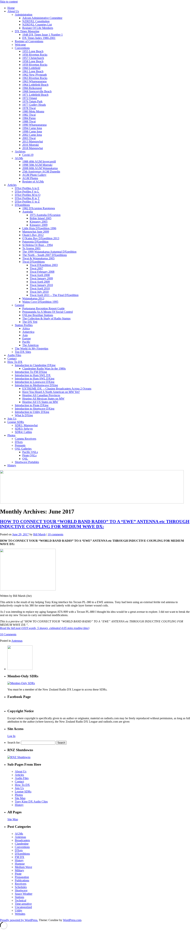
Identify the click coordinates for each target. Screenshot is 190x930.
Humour (20, 863)
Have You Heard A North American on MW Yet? (51, 391)
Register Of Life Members (37, 27)
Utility (18, 910)
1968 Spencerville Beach (37, 91)
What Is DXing (24, 415)
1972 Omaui (29, 98)
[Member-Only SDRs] (21, 683)
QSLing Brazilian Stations (37, 315)
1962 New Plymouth (34, 74)
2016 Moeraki (30, 144)
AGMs (19, 158)
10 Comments (8, 634)
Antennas (16, 640)
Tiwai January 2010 (41, 285)
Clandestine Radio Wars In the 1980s (44, 368)
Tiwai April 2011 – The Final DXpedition (54, 295)
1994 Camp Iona (32, 128)
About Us (13, 11)
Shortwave (21, 890)
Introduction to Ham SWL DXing (34, 378)
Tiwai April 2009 (40, 281)
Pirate (18, 873)
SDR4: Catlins (23, 432)
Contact (12, 358)
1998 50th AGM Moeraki (37, 164)
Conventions (22, 48)
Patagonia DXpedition (35, 241)
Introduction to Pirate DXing (31, 405)
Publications (22, 880)
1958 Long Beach (32, 61)
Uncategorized (23, 907)
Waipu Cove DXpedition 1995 (40, 301)
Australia (27, 211)
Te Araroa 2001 (31, 248)
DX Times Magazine (27, 31)
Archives (20, 151)
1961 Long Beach (32, 71)
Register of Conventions (29, 41)
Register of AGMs (33, 181)
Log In (11, 736)
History (11, 465)
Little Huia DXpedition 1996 (39, 228)
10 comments (55, 534)
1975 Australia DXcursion (45, 214)
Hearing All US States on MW (40, 402)
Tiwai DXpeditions (33, 261)
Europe (26, 338)
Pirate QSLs (29, 455)
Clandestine (22, 843)
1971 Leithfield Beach (35, 94)
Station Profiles (24, 325)
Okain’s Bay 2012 (33, 235)
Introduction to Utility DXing (32, 412)
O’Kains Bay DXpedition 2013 (40, 238)
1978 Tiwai (29, 108)
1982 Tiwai (29, 114)
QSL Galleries (23, 448)
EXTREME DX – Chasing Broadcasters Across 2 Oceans (56, 388)
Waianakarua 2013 (33, 298)
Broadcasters (22, 840)
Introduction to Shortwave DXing (34, 408)
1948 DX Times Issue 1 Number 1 (42, 34)
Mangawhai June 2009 (35, 231)
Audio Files (14, 355)
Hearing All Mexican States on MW (43, 398)
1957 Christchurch (33, 58)
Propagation (22, 877)
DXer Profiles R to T (27, 198)
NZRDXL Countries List (37, 24)
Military (19, 870)
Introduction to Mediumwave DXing (36, 385)
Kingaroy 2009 (39, 225)
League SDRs (15, 422)
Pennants (20, 445)
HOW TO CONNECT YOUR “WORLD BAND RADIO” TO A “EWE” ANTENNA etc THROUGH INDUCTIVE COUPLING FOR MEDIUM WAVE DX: (94, 524)
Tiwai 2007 (36, 268)
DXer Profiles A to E (27, 188)
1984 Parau (29, 118)
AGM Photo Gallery (34, 174)
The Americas (30, 345)
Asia (25, 335)
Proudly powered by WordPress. (19, 920)
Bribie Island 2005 (40, 218)
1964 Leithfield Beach (35, 84)
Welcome (20, 44)
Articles (12, 184)
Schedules (21, 887)
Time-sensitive (23, 903)
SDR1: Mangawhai (26, 425)
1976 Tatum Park (32, 101)
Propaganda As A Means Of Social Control (47, 311)
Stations (19, 897)
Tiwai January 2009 (41, 278)
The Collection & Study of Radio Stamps (46, 318)
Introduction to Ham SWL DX (33, 375)
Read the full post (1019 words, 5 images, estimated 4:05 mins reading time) (44, 628)
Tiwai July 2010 (39, 291)
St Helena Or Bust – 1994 (37, 245)
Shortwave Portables (27, 462)
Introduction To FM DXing (31, 371)
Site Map (20, 798)
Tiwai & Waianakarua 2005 (38, 258)
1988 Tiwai (29, 121)
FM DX (19, 857)
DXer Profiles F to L (27, 191)
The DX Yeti (29, 321)
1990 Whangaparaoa (34, 124)
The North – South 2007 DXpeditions (44, 255)
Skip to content (9, 1)
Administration (23, 14)
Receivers (20, 883)
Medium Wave (23, 867)
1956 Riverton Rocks (34, 54)
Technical (20, 900)
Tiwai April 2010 (40, 288)
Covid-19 (27, 154)
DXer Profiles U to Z (27, 201)
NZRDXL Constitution (36, 21)
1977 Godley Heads (34, 104)
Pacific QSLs (30, 452)
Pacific (26, 341)
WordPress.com (72, 920)
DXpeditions (22, 204)
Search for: (13, 742)
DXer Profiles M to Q (27, 194)
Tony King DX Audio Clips (31, 801)
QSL (25, 458)
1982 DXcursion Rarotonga (38, 208)
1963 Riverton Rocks (34, 78)
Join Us (11, 418)
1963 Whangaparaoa (34, 81)
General (19, 305)
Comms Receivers (25, 438)
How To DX (14, 361)
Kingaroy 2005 (39, 221)
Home (11, 7)
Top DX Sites (23, 351)
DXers (19, 442)
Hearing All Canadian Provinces (41, 395)
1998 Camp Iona (32, 131)
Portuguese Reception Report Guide (43, 308)
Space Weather (23, 893)
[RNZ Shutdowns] (18, 757)
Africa (26, 328)
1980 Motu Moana (33, 111)
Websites (20, 913)
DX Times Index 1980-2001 (38, 38)
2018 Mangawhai (32, 148)
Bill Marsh (39, 534)
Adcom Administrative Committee (42, 17)
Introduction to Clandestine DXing (35, 365)
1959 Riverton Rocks (34, 64)
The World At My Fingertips (31, 348)
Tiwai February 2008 (42, 271)
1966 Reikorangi (32, 88)
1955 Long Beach (32, 51)
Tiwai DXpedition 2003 (44, 265)
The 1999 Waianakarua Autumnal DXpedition (49, 251)
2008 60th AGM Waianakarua (40, 168)
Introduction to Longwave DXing (34, 381)
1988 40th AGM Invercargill (39, 161)
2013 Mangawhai (32, 141)
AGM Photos (30, 178)
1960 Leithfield (31, 68)
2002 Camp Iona (32, 134)
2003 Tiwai (29, 138)
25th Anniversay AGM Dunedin (41, 171)
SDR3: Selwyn (24, 428)
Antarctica (28, 331)
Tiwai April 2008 (40, 275)
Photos (11, 435)
